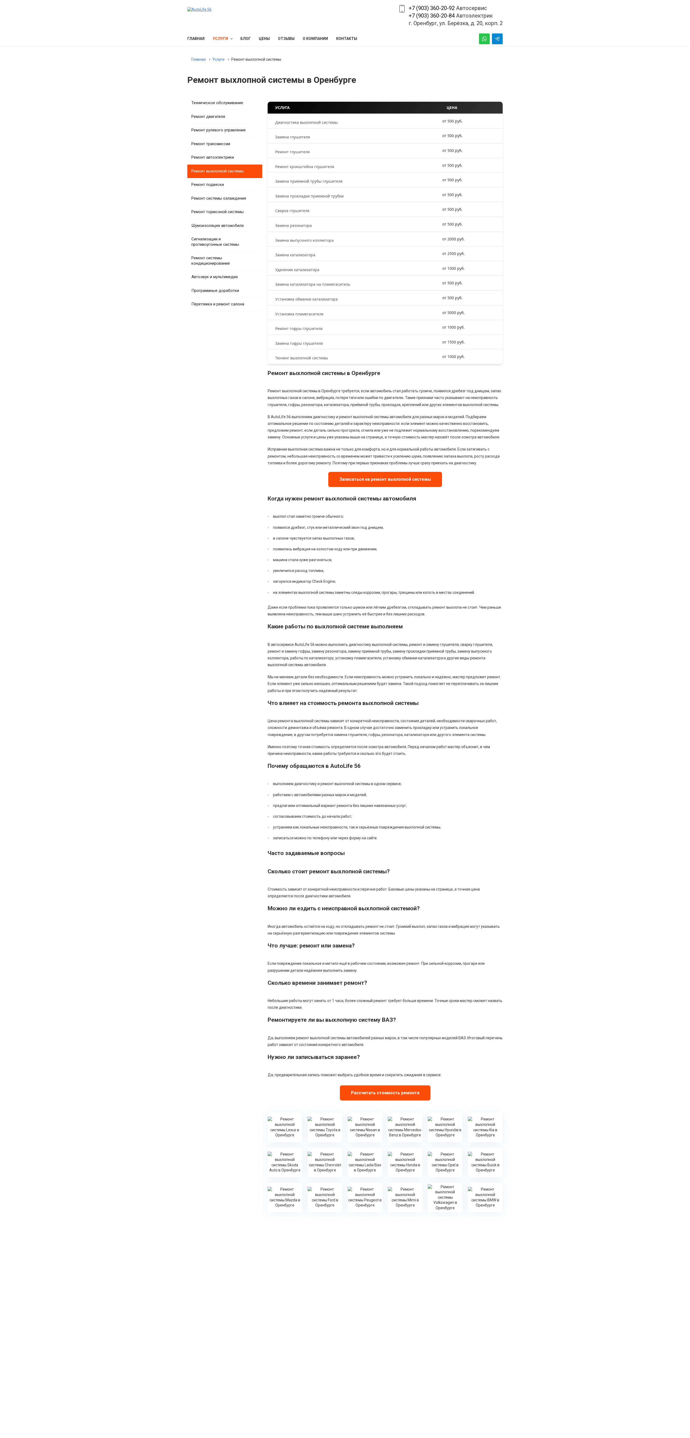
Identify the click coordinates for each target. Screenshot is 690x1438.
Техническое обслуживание (217, 102)
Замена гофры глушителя (299, 343)
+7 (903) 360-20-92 (432, 8)
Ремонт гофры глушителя (299, 328)
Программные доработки (215, 290)
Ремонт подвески (207, 184)
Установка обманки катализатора (306, 299)
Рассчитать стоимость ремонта (385, 1092)
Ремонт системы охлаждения (218, 198)
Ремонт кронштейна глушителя (304, 166)
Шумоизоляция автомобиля (217, 225)
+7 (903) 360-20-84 (432, 15)
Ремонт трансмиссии (210, 143)
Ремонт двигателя (208, 116)
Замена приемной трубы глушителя (309, 181)
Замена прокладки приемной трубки (309, 196)
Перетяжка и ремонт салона (217, 304)
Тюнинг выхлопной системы (301, 357)
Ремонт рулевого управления (218, 130)
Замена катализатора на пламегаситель (312, 284)
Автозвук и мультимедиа (214, 276)
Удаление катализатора (297, 269)
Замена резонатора (293, 225)
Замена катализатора (295, 254)
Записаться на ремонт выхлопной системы (385, 479)
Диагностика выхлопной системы (306, 122)
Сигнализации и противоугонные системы (215, 242)
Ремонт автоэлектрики (212, 157)
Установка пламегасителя (299, 313)
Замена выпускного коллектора (304, 240)
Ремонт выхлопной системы (217, 171)
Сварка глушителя (292, 210)
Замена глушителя (292, 136)
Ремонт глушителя (292, 151)
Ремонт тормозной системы (217, 211)
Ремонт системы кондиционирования (210, 260)
